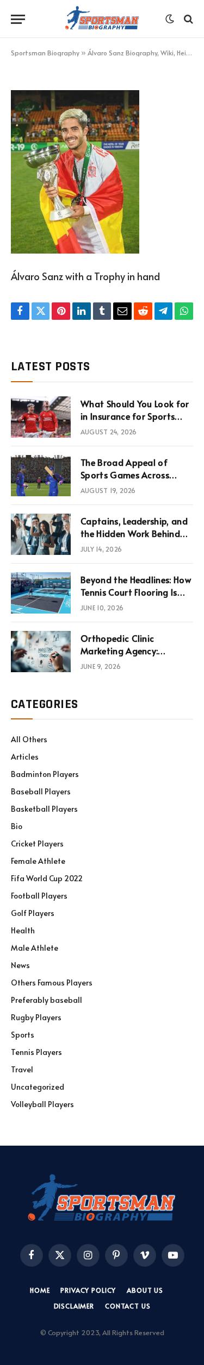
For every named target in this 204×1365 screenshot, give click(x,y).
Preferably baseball (46, 1000)
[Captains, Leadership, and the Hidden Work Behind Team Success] (41, 534)
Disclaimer (74, 1305)
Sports (22, 1034)
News (20, 965)
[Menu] (18, 19)
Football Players (39, 895)
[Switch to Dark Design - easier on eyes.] (170, 19)
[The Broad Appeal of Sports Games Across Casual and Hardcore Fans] (41, 475)
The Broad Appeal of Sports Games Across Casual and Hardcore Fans (135, 474)
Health (23, 930)
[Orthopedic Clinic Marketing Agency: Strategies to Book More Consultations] (41, 651)
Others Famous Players (51, 982)
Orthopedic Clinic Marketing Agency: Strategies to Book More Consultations (131, 656)
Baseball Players (41, 791)
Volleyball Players (42, 1104)
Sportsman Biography (45, 52)
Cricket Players (37, 843)
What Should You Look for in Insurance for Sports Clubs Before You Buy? (135, 415)
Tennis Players (36, 1052)
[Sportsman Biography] (102, 19)
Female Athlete (38, 861)
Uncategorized (37, 1087)
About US (145, 1290)
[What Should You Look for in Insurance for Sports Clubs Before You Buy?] (41, 417)
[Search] (187, 19)
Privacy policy (88, 1290)
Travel (22, 1069)
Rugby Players (36, 1017)
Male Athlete (34, 948)
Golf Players (32, 913)
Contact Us (127, 1305)
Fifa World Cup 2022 (47, 878)
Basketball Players (44, 809)
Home (40, 1290)
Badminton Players (45, 774)
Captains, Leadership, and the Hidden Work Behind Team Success (134, 533)
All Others (29, 739)
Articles (25, 756)
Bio (16, 826)
